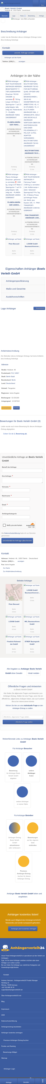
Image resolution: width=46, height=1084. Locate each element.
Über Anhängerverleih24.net (11, 995)
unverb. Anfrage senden (24, 53)
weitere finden (31, 773)
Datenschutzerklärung (12, 533)
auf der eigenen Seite (32, 841)
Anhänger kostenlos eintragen (12, 1033)
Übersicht (4, 16)
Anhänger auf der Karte (12, 57)
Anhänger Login (9, 1069)
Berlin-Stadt (10, 376)
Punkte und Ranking (8, 1046)
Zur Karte (6, 568)
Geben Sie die (15, 434)
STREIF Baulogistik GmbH (32, 643)
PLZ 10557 (15, 373)
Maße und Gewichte (16, 289)
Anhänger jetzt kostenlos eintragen (23, 929)
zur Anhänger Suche (2, 9)
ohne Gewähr (16, 673)
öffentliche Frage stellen (24, 722)
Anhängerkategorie (9, 514)
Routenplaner (40, 308)
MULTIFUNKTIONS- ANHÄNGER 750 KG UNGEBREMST (32, 152)
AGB (3, 1015)
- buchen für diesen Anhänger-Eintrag (24, 875)
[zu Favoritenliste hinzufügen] (3, 21)
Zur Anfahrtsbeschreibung (12, 571)
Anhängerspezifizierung (17, 281)
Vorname (5, 487)
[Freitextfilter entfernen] (35, 3)
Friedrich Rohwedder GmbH (14, 643)
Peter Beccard (14, 244)
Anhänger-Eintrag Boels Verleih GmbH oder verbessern (14, 843)
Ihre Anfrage (7, 476)
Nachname (6, 496)
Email (4, 505)
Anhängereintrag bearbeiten (11, 1027)
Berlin (14, 380)
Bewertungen (32, 16)
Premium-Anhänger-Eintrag (41, 77)
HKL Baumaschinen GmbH (32, 623)
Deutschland (10, 383)
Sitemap (4, 1058)
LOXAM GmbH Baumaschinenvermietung (32, 245)
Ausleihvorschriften (15, 297)
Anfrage (41, 16)
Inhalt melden (33, 673)
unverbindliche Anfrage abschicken (17, 540)
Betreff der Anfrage (9, 467)
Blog (2, 1001)
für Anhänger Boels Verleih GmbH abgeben (13, 774)
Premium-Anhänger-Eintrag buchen (16, 1040)
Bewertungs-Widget (10, 1052)
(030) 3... (12, 61)
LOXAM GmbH (14, 621)
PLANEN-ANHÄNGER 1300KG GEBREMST (14, 204)
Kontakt (16, 408)
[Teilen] (37, 1081)
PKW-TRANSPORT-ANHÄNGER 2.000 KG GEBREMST (32, 217)
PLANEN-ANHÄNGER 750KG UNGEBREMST (14, 124)
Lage (13, 16)
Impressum (5, 1009)
